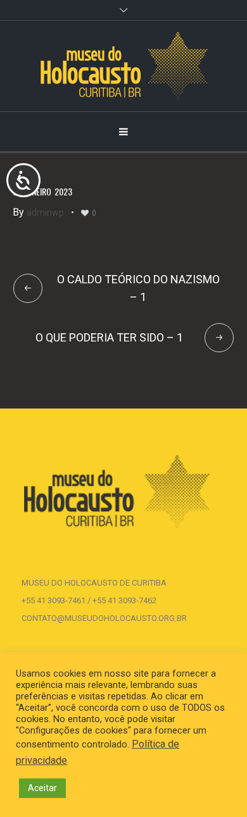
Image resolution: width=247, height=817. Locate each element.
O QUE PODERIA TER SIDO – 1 (109, 337)
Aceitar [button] (42, 788)
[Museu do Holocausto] (124, 66)
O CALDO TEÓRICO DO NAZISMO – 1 (138, 288)
